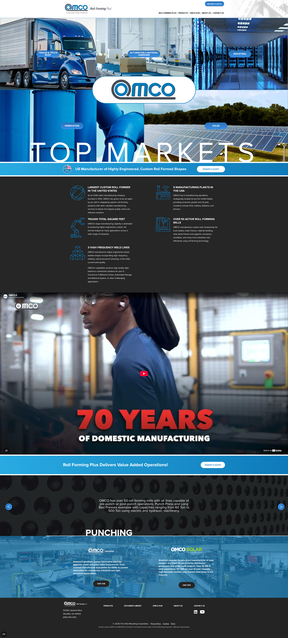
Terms (173, 624)
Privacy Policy (156, 624)
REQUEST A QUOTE (211, 169)
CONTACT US (218, 13)
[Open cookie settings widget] (4, 634)
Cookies (166, 624)
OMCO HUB (195, 13)
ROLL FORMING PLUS (167, 13)
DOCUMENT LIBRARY (132, 606)
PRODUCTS (183, 13)
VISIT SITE (101, 583)
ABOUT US (206, 13)
